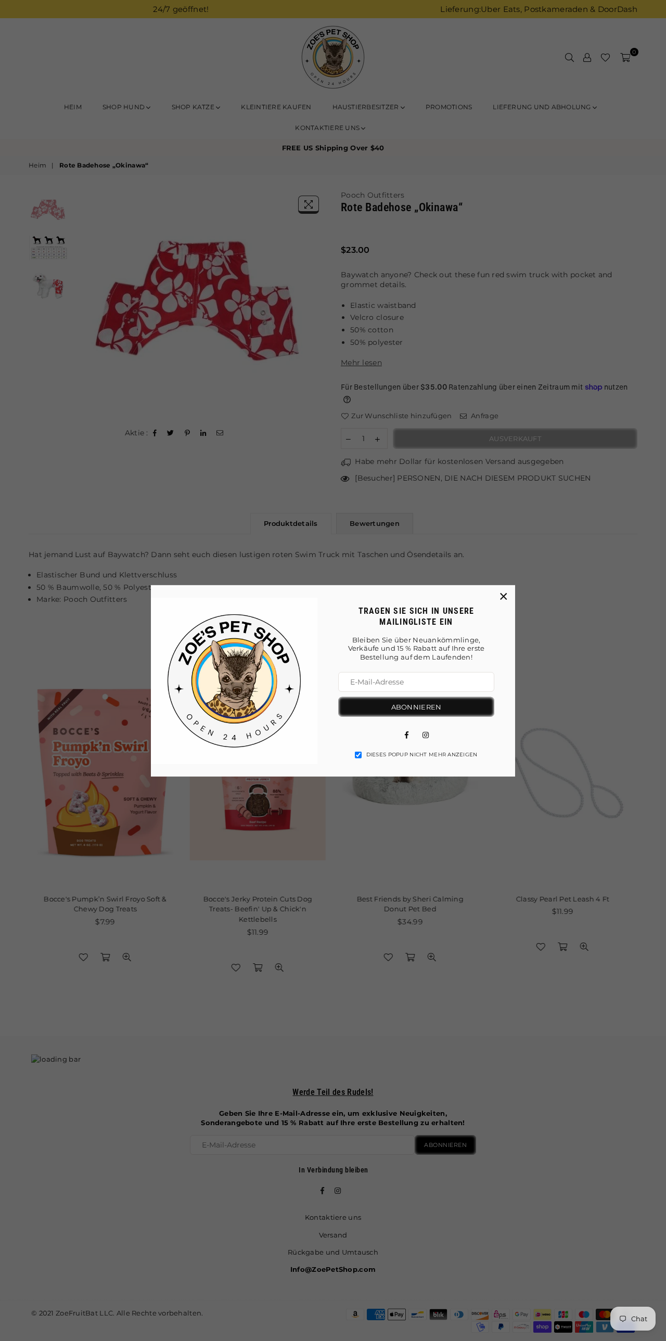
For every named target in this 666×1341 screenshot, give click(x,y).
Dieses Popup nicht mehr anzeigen (422, 754)
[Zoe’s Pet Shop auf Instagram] (425, 734)
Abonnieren (416, 707)
